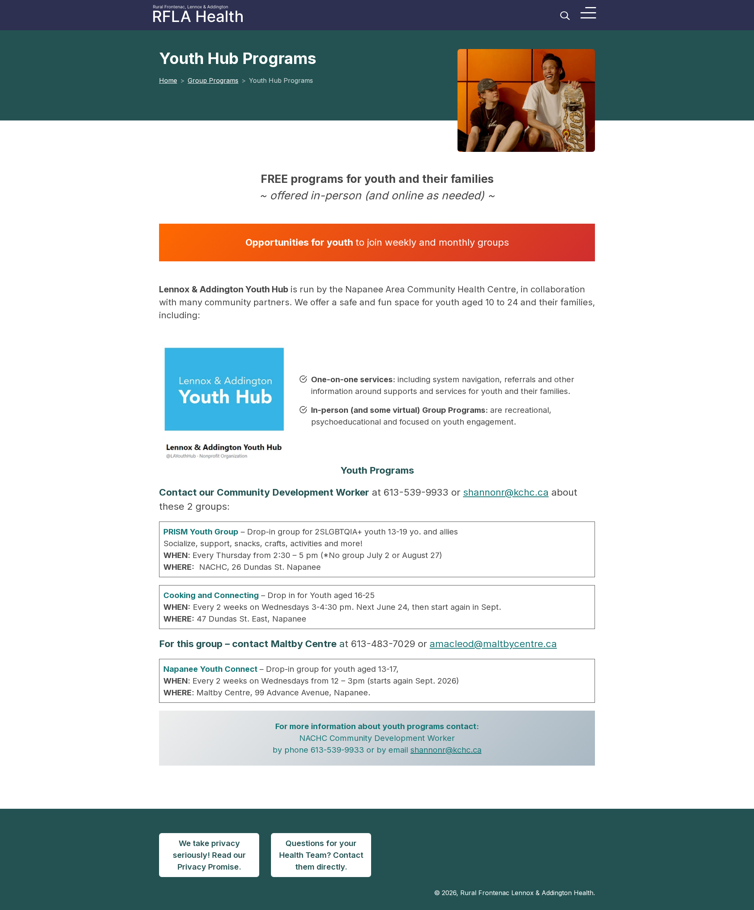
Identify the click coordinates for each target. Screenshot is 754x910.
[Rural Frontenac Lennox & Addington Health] (205, 15)
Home (168, 80)
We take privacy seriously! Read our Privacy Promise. (209, 855)
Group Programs (213, 80)
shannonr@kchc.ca (506, 492)
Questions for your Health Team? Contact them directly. (321, 855)
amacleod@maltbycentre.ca (493, 643)
